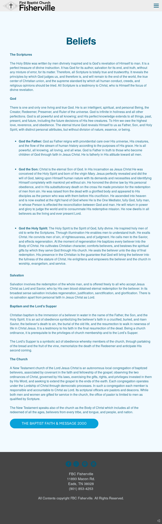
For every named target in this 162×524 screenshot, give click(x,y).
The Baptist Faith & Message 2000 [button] (54, 423)
